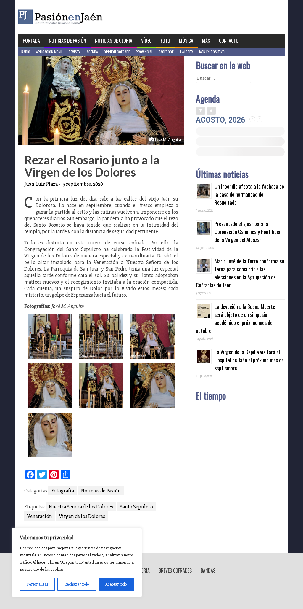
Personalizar (37, 584)
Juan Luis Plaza (41, 184)
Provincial (144, 51)
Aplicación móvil (49, 51)
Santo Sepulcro (136, 506)
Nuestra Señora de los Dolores (81, 506)
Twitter (186, 51)
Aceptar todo (116, 584)
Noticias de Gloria (113, 40)
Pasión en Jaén (76, 17)
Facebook (166, 51)
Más (206, 40)
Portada (31, 40)
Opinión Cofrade (117, 51)
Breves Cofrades (175, 570)
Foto (165, 40)
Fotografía (62, 490)
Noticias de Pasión (67, 40)
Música (186, 40)
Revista (75, 51)
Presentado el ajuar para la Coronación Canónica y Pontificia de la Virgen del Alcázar (247, 232)
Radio (25, 51)
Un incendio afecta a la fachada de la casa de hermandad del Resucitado (249, 194)
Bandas (208, 570)
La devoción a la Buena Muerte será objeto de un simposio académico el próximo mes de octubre (235, 318)
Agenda (92, 51)
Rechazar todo (77, 584)
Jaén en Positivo (212, 51)
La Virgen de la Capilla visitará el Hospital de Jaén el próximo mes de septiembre (249, 360)
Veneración (39, 516)
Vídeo (146, 40)
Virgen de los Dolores (82, 516)
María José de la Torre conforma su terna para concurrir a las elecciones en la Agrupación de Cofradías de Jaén (240, 273)
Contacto (228, 40)
